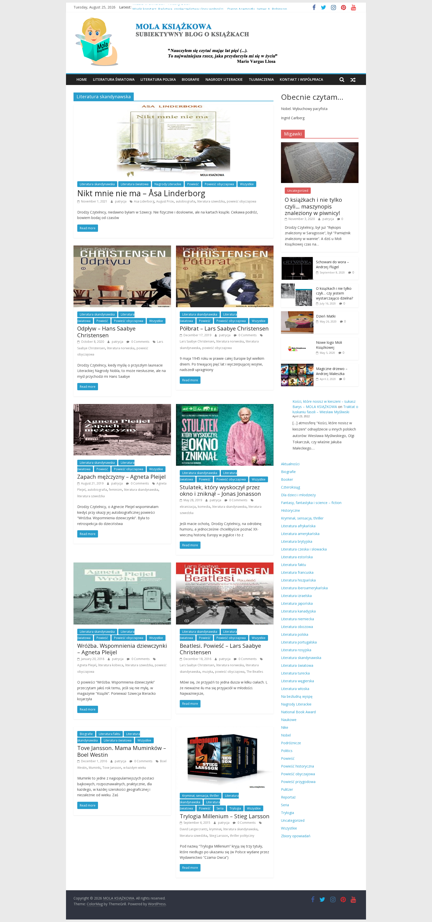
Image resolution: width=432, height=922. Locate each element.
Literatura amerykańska (300, 533)
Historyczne (290, 510)
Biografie (191, 79)
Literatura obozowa (297, 626)
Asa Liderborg (144, 201)
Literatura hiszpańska (298, 580)
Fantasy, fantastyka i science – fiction (311, 502)
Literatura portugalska (299, 642)
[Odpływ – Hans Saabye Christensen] (122, 248)
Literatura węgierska (297, 680)
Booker (287, 479)
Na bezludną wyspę (296, 696)
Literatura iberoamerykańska (304, 588)
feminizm (115, 490)
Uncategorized (297, 190)
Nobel (286, 735)
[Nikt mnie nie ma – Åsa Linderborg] (173, 108)
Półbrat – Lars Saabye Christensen (224, 328)
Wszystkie (247, 184)
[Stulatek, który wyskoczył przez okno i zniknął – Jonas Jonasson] (225, 407)
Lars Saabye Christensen (197, 341)
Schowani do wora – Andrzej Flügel (332, 264)
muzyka (207, 672)
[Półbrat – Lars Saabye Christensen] (225, 248)
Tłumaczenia (261, 79)
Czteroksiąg (290, 487)
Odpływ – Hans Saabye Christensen (106, 331)
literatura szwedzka (211, 201)
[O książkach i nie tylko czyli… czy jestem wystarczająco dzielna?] (297, 286)
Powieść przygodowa (298, 781)
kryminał (215, 829)
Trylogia (235, 808)
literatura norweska (120, 348)
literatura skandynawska (141, 490)
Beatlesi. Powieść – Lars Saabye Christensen (220, 649)
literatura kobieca (110, 665)
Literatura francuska (297, 572)
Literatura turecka (295, 673)
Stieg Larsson (218, 836)
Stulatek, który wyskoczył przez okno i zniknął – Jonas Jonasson (220, 490)
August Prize (165, 201)
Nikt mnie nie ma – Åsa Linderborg (141, 193)
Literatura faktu (109, 734)
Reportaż (288, 797)
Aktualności (290, 464)
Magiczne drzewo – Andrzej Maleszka (332, 371)
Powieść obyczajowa (219, 184)
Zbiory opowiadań (295, 836)
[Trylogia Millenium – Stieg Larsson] (225, 729)
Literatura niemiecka (297, 618)
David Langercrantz (193, 829)
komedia (204, 506)
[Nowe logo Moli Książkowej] (297, 340)
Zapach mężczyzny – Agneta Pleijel (121, 476)
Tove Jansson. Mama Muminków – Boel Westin (121, 751)
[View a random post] (353, 79)
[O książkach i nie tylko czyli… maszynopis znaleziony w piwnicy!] (319, 144)
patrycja (121, 201)
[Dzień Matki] (297, 314)
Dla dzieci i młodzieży (298, 494)
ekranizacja (188, 506)
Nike (284, 727)
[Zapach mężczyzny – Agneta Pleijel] (122, 407)
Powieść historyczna (297, 766)
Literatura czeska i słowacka (304, 549)
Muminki (94, 768)
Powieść (193, 184)
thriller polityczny (242, 836)
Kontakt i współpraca (301, 79)
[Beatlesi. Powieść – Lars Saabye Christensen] (225, 565)
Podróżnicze (291, 742)
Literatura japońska (297, 603)
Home (81, 79)
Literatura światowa (113, 79)
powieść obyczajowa (241, 201)
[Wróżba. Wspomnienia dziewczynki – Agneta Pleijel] (122, 565)
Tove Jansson (111, 768)
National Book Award (298, 712)
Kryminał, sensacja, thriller (200, 796)
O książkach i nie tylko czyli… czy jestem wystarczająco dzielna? (334, 293)
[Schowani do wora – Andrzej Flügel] (297, 259)
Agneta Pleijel (86, 665)
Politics (286, 750)
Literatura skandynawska (97, 184)
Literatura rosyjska (296, 650)
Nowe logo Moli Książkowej (329, 345)
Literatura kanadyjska (298, 611)
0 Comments (139, 342)
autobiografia (185, 201)
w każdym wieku (134, 768)
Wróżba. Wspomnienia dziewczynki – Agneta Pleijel (122, 649)
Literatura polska (158, 79)
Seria (220, 808)
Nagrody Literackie (224, 79)
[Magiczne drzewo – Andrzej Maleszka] (297, 366)
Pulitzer (287, 789)
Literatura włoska (295, 688)
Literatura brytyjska (296, 541)
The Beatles (254, 672)
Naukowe (288, 719)
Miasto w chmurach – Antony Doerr (161, 7)
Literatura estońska (297, 556)
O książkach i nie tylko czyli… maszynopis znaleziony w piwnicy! (313, 206)
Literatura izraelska (296, 595)
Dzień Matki (326, 316)
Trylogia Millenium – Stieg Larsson (225, 816)
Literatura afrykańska (298, 526)
